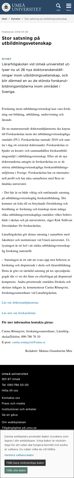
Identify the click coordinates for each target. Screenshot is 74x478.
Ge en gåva (10, 414)
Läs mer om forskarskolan (19, 313)
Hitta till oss (10, 390)
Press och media (13, 403)
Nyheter (15, 18)
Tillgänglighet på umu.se (19, 427)
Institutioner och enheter (19, 409)
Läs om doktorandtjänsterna (20, 302)
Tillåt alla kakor (16, 470)
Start (4, 18)
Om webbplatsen (14, 422)
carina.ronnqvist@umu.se (28, 342)
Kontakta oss (11, 397)
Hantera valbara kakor (19, 455)
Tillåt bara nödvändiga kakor (25, 462)
